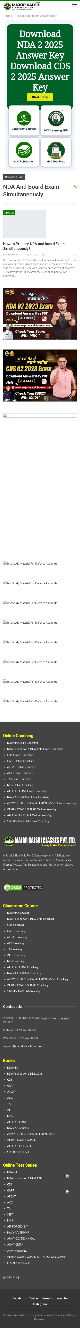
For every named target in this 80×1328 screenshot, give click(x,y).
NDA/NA (9, 212)
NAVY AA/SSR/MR (18, 1128)
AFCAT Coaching (17, 937)
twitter (33, 1298)
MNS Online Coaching (20, 785)
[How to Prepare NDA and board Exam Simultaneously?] (24, 224)
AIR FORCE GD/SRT (19, 1146)
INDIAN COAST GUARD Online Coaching (31, 809)
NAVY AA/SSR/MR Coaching (24, 973)
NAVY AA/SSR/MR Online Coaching (28, 797)
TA (9, 1103)
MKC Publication (24, 161)
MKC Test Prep (56, 161)
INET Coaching (16, 955)
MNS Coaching (16, 961)
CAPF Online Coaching (20, 761)
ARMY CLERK (15, 1244)
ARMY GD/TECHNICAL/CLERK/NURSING (32, 1134)
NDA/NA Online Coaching (22, 742)
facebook (19, 1298)
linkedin (47, 1298)
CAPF (10, 1085)
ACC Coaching (15, 943)
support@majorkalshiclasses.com (23, 1046)
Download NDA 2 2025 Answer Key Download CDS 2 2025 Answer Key (40, 60)
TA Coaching (14, 949)
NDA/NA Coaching (18, 912)
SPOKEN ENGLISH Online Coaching (28, 821)
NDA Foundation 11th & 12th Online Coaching (35, 749)
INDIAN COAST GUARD (22, 1140)
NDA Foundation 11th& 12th (24, 1073)
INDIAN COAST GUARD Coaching (27, 985)
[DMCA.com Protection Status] (23, 887)
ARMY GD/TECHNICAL (21, 1238)
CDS (10, 1079)
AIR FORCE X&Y (17, 1122)
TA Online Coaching (19, 779)
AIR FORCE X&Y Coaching (22, 967)
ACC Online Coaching (20, 773)
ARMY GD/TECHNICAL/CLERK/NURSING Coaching (37, 979)
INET (10, 1110)
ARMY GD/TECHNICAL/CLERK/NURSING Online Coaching (42, 803)
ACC (10, 1097)
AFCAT (11, 1091)
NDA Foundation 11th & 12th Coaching (30, 918)
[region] (40, 95)
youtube (62, 1298)
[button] (40, 95)
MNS (10, 1116)
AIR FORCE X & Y (17, 1226)
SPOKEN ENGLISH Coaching (23, 991)
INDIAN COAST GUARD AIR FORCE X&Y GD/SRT (37, 1256)
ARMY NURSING (17, 1250)
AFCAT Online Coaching (21, 767)
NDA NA (12, 1172)
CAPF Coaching (16, 931)
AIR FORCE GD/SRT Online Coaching (29, 815)
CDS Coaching (15, 924)
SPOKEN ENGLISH (18, 1152)
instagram (40, 1304)
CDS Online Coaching (20, 755)
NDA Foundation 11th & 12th (24, 1178)
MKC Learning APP (56, 130)
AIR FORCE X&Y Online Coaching (27, 791)
